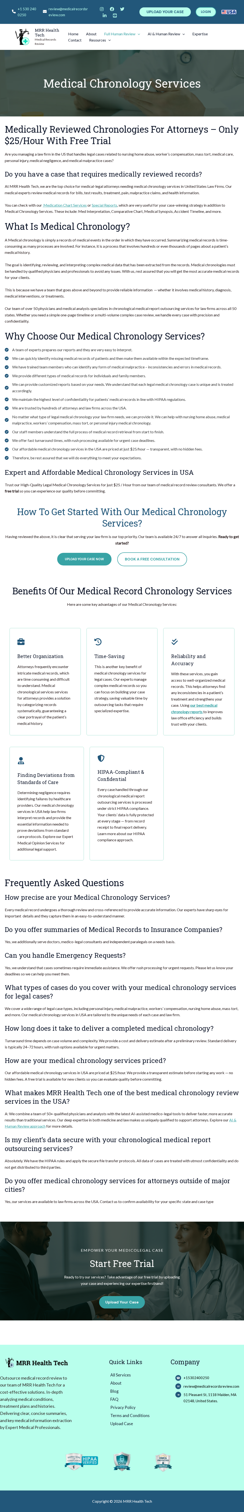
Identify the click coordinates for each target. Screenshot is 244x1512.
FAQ (114, 1399)
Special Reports (104, 205)
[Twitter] (122, 9)
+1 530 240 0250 (27, 12)
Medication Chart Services (65, 205)
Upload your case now (84, 559)
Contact (74, 40)
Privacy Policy (123, 1407)
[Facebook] (112, 9)
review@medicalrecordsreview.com (68, 12)
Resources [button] (97, 40)
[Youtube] (115, 15)
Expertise (200, 33)
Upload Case (121, 1423)
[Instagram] (102, 9)
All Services (120, 1374)
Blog (114, 1391)
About (91, 33)
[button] (165, 11)
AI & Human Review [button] (164, 33)
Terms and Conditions (130, 1415)
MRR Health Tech (47, 32)
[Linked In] (104, 15)
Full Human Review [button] (119, 33)
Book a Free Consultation (152, 559)
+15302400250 (196, 1378)
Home (73, 33)
